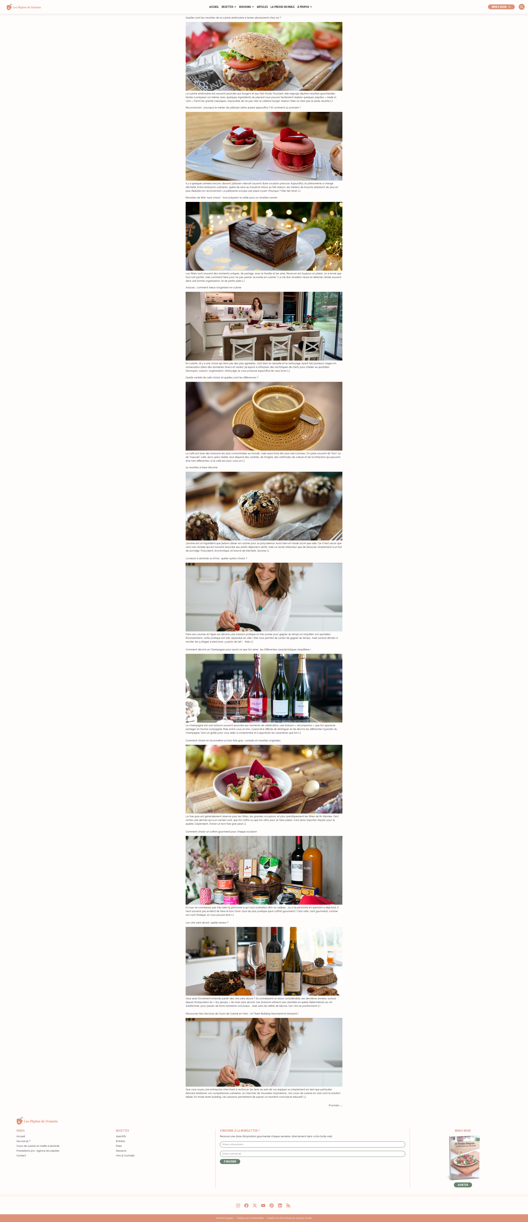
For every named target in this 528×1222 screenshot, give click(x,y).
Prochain (335, 1105)
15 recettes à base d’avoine (202, 467)
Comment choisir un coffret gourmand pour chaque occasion (221, 831)
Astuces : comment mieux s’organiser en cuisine (213, 287)
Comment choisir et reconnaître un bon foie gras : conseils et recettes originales (233, 740)
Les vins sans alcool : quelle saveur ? (207, 922)
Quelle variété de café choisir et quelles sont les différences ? (222, 377)
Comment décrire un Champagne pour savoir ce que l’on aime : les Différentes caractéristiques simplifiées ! (248, 649)
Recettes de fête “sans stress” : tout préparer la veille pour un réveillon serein (231, 197)
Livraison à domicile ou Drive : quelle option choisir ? (216, 558)
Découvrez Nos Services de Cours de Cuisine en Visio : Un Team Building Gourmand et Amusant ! (242, 1013)
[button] (229, 7)
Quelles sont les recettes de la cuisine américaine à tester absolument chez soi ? (233, 17)
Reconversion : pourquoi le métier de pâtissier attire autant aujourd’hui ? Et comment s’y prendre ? (243, 107)
